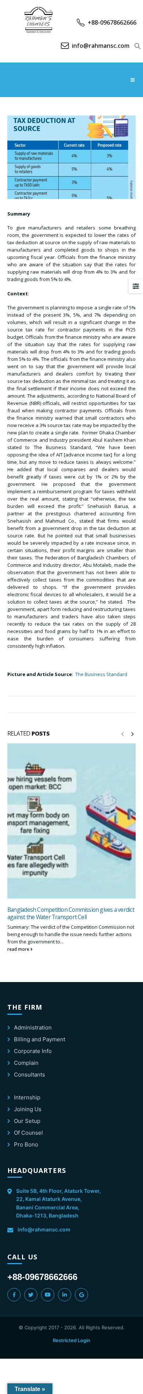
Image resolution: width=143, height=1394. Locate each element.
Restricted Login (71, 1340)
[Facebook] (14, 1294)
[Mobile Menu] (132, 80)
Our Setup (27, 1120)
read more (18, 949)
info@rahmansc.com (44, 1229)
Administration (33, 1027)
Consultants (29, 1074)
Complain (26, 1062)
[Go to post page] (71, 821)
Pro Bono (26, 1144)
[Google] (81, 1294)
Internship (27, 1097)
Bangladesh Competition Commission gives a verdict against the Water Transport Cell (70, 913)
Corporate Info (33, 1051)
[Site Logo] (39, 20)
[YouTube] (47, 1294)
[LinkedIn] (64, 1294)
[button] (137, 46)
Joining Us (27, 1109)
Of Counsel (28, 1132)
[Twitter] (30, 1294)
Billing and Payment (39, 1039)
